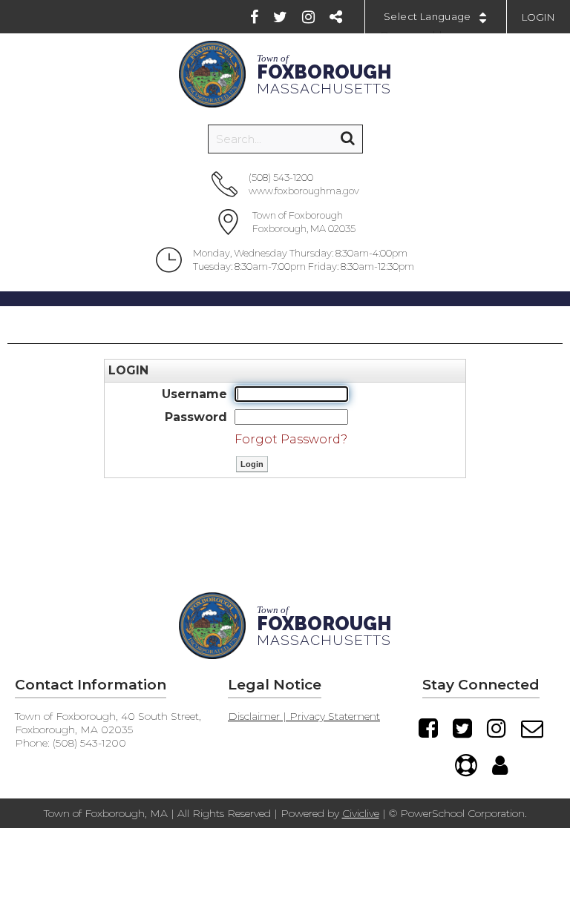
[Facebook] (254, 17)
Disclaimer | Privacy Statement (304, 716)
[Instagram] (308, 17)
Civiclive (360, 813)
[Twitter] (280, 17)
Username (194, 394)
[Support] (466, 765)
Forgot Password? (291, 439)
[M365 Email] (532, 728)
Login (538, 17)
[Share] (336, 17)
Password (196, 417)
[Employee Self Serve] (500, 765)
